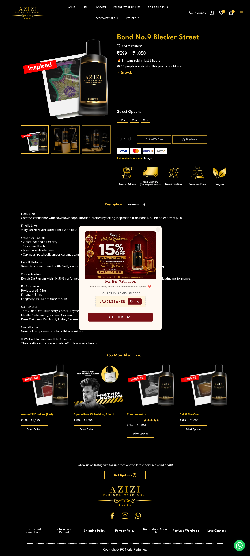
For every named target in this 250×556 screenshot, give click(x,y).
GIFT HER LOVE (120, 317)
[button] (197, 13)
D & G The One (189, 414)
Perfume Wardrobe (186, 530)
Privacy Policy (125, 530)
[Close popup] (158, 229)
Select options (34, 429)
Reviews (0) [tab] (136, 204)
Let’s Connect (216, 530)
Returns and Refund (64, 531)
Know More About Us (155, 531)
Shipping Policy (94, 530)
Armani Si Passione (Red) (37, 414)
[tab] (113, 204)
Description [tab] (113, 204)
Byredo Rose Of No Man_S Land (94, 414)
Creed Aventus (136, 414)
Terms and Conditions (33, 531)
